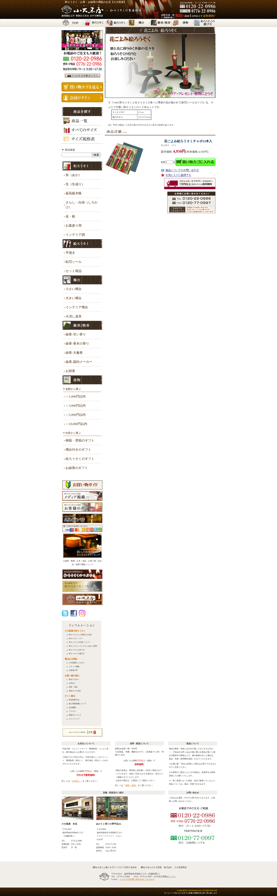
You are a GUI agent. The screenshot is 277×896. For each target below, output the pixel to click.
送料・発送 (73, 687)
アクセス (72, 711)
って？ (76, 638)
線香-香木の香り (77, 343)
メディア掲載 (74, 666)
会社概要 (72, 707)
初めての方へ (74, 679)
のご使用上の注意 (80, 635)
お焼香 (70, 371)
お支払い (72, 683)
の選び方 (77, 653)
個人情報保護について (77, 704)
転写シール (74, 262)
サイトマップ (74, 719)
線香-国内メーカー (79, 362)
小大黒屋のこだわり (77, 663)
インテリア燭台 (77, 307)
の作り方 (77, 650)
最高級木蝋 (74, 193)
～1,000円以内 (76, 396)
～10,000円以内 (76, 424)
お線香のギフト (77, 468)
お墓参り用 (74, 225)
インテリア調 (75, 234)
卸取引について (75, 715)
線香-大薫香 (74, 352)
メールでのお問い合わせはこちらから (137, 879)
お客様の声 (73, 670)
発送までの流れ (75, 691)
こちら (172, 876)
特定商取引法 (74, 700)
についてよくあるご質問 (83, 646)
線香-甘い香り (76, 334)
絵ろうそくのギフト (80, 458)
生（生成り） (75, 184)
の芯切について (79, 642)
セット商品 (74, 271)
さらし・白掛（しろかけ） (82, 205)
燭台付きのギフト (78, 449)
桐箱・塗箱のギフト (80, 440)
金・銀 (70, 216)
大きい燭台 (74, 298)
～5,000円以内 (76, 414)
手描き (70, 252)
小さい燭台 (74, 289)
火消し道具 (74, 316)
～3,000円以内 (76, 405)
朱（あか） (74, 175)
